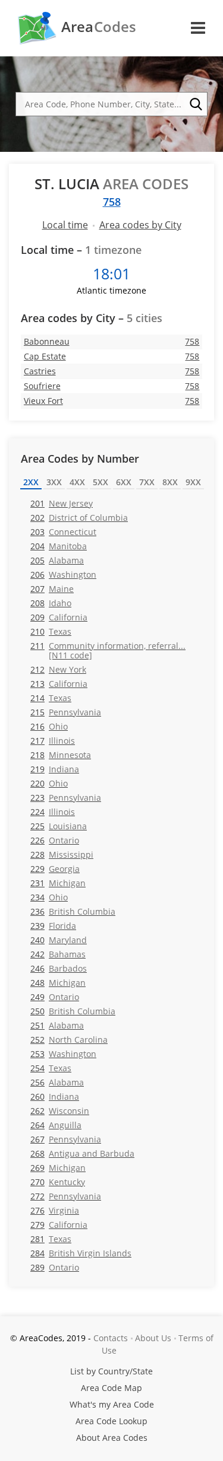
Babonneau (47, 341)
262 (59, 1110)
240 (58, 940)
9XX (193, 482)
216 (49, 726)
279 (58, 1224)
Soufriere (42, 385)
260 (54, 1096)
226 (54, 840)
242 (58, 954)
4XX (77, 482)
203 (63, 531)
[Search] (195, 104)
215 (65, 712)
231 (58, 883)
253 (63, 1053)
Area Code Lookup (111, 1421)
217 (52, 740)
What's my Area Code (112, 1404)
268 (82, 1153)
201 (61, 503)
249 (54, 996)
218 (60, 754)
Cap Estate (45, 356)
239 (53, 925)
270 (57, 1182)
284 (80, 1253)
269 (58, 1167)
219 (54, 769)
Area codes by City (140, 224)
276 (54, 1210)
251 (57, 1025)
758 (112, 202)
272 (65, 1196)
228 (61, 854)
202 (79, 517)
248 (58, 982)
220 (49, 783)
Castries (40, 371)
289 (54, 1267)
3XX (54, 482)
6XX (123, 482)
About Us (153, 1338)
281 (50, 1238)
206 (63, 574)
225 (58, 826)
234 (49, 897)
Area (98, 27)
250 (72, 1011)
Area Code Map (111, 1387)
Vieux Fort (43, 400)
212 (58, 669)
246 (58, 968)
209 (58, 617)
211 (108, 650)
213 (58, 683)
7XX (147, 482)
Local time (65, 224)
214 (50, 698)
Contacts (110, 1338)
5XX (100, 482)
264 (55, 1125)
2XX (31, 482)
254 (50, 1068)
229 (55, 868)
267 (65, 1139)
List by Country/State (111, 1371)
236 (72, 911)
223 (65, 797)
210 (50, 631)
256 (57, 1082)
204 (58, 546)
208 (50, 603)
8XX (170, 482)
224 (52, 811)
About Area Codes (111, 1437)
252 (69, 1039)
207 (52, 588)
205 (57, 560)
